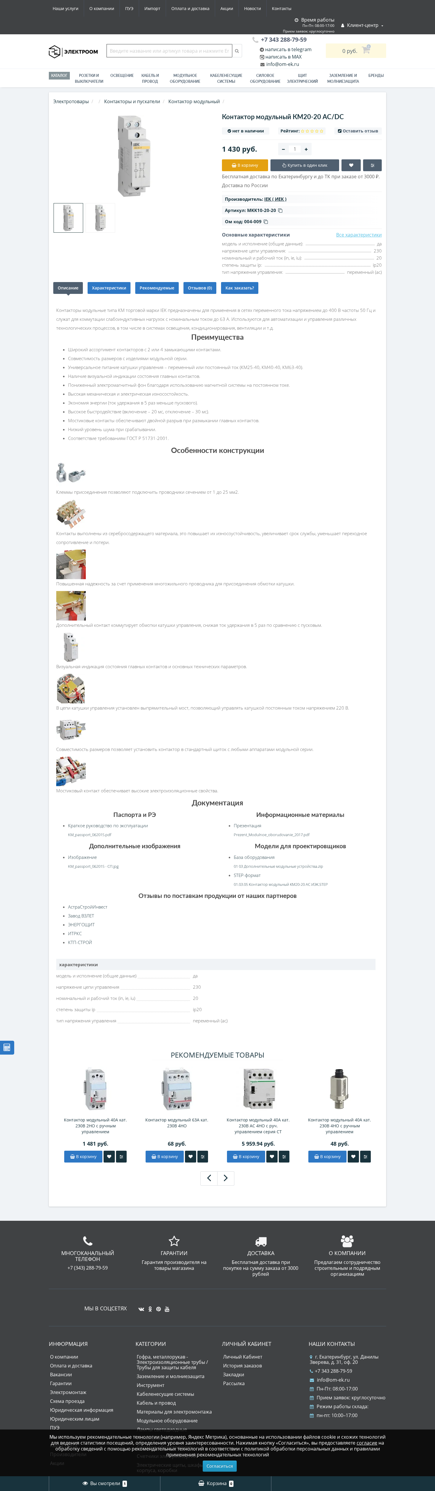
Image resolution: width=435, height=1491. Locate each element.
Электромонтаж (68, 1392)
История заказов (242, 1365)
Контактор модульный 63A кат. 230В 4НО (176, 1123)
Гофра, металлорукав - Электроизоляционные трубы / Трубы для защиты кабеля (172, 1362)
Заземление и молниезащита (170, 1376)
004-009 (253, 221)
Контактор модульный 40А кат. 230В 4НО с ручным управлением (339, 1125)
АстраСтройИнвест (87, 907)
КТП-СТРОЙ (80, 942)
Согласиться (220, 1466)
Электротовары (71, 101)
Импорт (152, 8)
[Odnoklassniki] (148, 1307)
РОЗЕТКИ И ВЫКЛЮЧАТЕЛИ (89, 78)
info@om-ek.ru (282, 64)
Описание (68, 288)
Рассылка (234, 1383)
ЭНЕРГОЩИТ (81, 924)
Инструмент (150, 1385)
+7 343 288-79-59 (333, 1371)
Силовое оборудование (265, 78)
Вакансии (61, 1374)
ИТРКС (75, 933)
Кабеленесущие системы (226, 78)
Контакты (281, 8)
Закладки (233, 1374)
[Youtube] (165, 1307)
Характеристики (109, 288)
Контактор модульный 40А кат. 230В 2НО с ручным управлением (95, 1125)
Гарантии (61, 1383)
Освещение (122, 75)
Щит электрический (302, 78)
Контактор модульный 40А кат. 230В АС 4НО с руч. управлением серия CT (258, 1125)
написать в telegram (288, 49)
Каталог (59, 75)
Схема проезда (67, 1401)
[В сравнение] (121, 1157)
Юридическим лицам (74, 1419)
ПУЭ (129, 8)
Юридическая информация (81, 1410)
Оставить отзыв (360, 131)
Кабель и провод (150, 78)
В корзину (85, 1156)
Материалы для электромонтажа (174, 1412)
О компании (101, 8)
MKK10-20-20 (261, 210)
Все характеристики (359, 235)
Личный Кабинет (242, 1357)
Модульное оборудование (185, 78)
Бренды (376, 75)
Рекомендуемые (157, 288)
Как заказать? (239, 288)
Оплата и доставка (190, 8)
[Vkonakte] (140, 1307)
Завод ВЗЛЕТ (81, 916)
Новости (252, 8)
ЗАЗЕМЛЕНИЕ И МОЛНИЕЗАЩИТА (343, 78)
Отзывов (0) (200, 288)
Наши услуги (65, 8)
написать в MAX (283, 57)
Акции (226, 8)
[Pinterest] (157, 1307)
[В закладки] (109, 1157)
